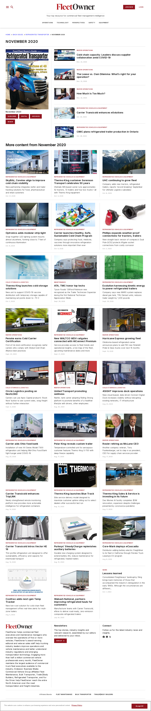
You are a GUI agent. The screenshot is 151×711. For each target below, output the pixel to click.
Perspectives (78, 23)
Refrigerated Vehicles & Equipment (92, 108)
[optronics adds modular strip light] (27, 215)
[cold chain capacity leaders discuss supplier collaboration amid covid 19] (64, 55)
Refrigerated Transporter (37, 34)
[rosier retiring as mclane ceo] (124, 426)
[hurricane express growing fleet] (124, 320)
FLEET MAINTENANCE (64, 694)
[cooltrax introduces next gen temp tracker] (27, 581)
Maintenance (60, 282)
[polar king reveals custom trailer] (75, 426)
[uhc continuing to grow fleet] (124, 162)
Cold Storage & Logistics (17, 282)
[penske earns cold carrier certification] (27, 320)
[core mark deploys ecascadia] (124, 528)
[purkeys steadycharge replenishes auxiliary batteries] (75, 528)
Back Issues (18, 34)
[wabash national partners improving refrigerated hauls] (75, 581)
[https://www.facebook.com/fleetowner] (104, 637)
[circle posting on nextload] (27, 373)
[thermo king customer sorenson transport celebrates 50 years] (75, 162)
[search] (12, 7)
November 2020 (13, 112)
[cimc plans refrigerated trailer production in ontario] (64, 132)
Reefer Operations (85, 50)
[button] (7, 7)
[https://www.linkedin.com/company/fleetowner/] (107, 637)
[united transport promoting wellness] (75, 373)
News (105, 570)
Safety (92, 23)
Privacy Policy (77, 705)
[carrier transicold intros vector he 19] (27, 528)
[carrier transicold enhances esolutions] (64, 113)
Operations (47, 23)
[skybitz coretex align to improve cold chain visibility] (27, 162)
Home (8, 34)
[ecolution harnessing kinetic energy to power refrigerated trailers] (124, 267)
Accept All (139, 706)
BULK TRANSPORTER (83, 694)
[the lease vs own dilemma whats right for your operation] (64, 74)
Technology (63, 23)
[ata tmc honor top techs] (75, 267)
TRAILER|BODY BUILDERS (103, 694)
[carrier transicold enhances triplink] (27, 475)
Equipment (104, 23)
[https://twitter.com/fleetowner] (110, 637)
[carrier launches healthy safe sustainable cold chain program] (75, 215)
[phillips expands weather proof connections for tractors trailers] (124, 215)
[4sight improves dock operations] (124, 373)
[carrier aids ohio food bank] (27, 426)
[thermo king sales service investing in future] (124, 475)
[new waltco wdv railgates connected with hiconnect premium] (75, 320)
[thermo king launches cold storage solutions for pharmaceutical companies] (27, 267)
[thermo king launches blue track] (75, 475)
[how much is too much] (64, 94)
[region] (75, 706)
